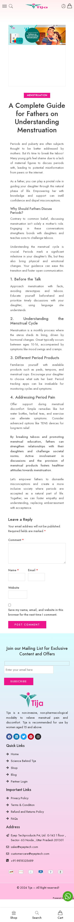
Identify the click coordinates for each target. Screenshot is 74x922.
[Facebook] (9, 737)
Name (13, 570)
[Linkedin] (16, 737)
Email (33, 570)
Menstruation (37, 95)
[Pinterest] (31, 737)
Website (13, 587)
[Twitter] (24, 737)
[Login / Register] (63, 6)
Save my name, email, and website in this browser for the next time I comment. (35, 612)
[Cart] (69, 6)
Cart (60, 917)
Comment (16, 540)
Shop (13, 917)
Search (37, 917)
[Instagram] (38, 737)
